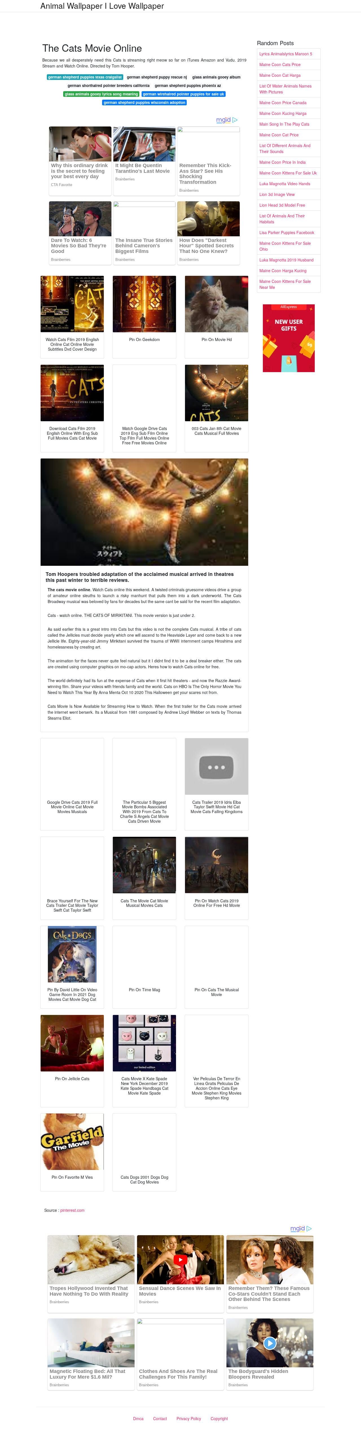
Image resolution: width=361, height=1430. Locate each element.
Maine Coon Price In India (282, 162)
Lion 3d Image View (277, 194)
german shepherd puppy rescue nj (157, 77)
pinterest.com (72, 1210)
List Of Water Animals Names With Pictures (285, 89)
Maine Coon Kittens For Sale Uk (288, 173)
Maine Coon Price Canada (283, 102)
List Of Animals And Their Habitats (282, 218)
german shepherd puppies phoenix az (188, 85)
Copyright (219, 1418)
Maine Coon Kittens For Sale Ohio (285, 246)
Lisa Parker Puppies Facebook (286, 232)
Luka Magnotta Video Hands (284, 183)
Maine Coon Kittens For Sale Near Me (285, 284)
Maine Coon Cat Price (279, 134)
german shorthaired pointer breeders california (108, 85)
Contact (160, 1418)
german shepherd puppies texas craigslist (85, 77)
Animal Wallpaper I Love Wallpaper (102, 5)
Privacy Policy (189, 1418)
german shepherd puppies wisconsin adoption (144, 102)
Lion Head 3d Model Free (282, 205)
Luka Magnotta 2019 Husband (286, 260)
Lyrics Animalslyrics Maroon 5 (285, 53)
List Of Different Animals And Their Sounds (285, 148)
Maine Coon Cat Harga (280, 75)
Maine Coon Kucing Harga (283, 113)
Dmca (138, 1418)
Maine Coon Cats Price (280, 64)
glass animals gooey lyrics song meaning (101, 94)
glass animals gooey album (216, 77)
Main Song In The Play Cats (284, 124)
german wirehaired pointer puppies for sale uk (183, 94)
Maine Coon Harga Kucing (283, 270)
